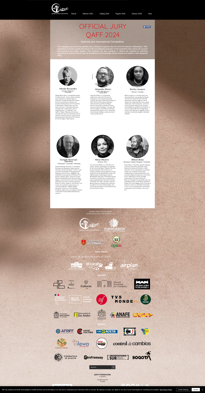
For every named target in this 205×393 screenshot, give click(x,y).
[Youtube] (133, 386)
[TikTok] (128, 386)
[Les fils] (137, 386)
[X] (142, 386)
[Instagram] (123, 386)
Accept (195, 390)
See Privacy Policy (166, 390)
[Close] (202, 389)
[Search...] (113, 367)
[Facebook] (147, 386)
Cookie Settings (183, 390)
